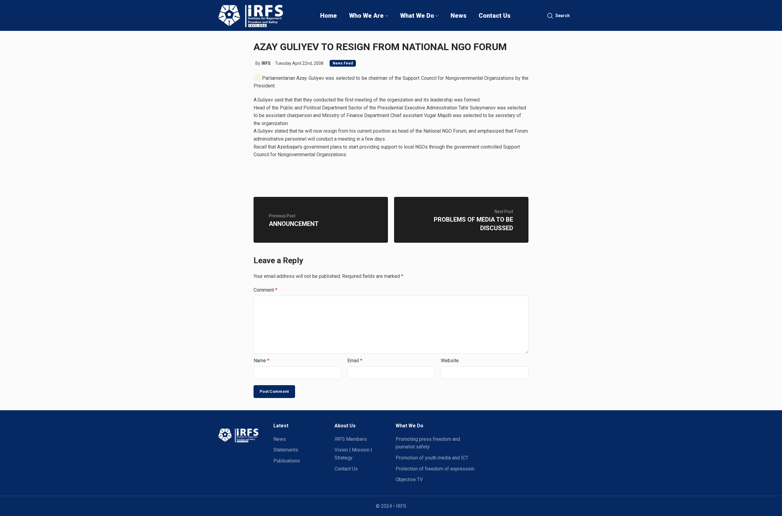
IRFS (266, 63)
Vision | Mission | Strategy (353, 454)
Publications (286, 461)
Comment (265, 290)
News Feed (343, 63)
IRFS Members (350, 439)
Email (354, 360)
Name (261, 360)
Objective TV (409, 479)
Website (450, 360)
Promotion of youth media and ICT (432, 458)
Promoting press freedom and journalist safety (428, 443)
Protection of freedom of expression (435, 469)
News (279, 439)
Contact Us (346, 469)
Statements (285, 450)
